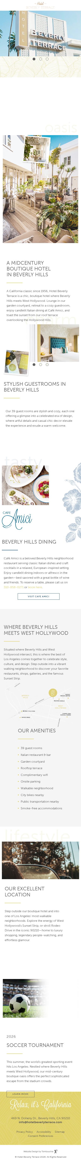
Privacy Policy (24, 1131)
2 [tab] (40, 59)
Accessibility (44, 1131)
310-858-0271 (14, 587)
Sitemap (60, 1131)
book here (34, 587)
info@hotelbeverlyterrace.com (40, 1122)
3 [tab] (47, 59)
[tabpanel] (40, 28)
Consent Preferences (40, 1136)
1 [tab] (34, 59)
